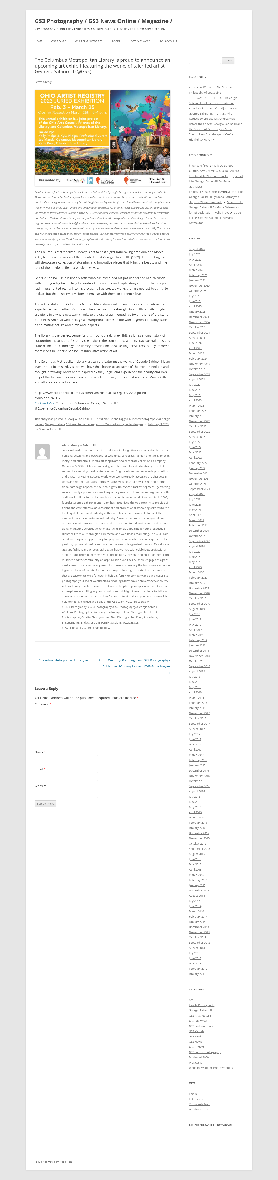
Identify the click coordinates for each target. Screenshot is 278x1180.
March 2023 (196, 405)
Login (116, 41)
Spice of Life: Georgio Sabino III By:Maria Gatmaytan (216, 181)
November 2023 (199, 364)
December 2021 (199, 473)
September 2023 (199, 374)
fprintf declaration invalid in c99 (209, 212)
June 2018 (195, 682)
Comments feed (199, 1104)
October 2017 (197, 718)
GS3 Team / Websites (89, 41)
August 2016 (197, 791)
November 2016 (199, 776)
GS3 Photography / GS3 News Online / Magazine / (103, 21)
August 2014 (197, 896)
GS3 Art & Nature (102, 419)
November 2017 (199, 713)
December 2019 (199, 588)
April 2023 (195, 400)
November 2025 (199, 285)
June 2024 (195, 343)
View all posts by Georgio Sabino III (86, 628)
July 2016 (194, 796)
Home (39, 41)
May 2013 (195, 963)
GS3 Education (198, 1021)
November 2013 (199, 932)
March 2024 (196, 353)
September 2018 (199, 666)
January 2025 (197, 312)
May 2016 (195, 807)
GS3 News (195, 1042)
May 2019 (195, 624)
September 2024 (199, 332)
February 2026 (198, 275)
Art (191, 1000)
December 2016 (199, 770)
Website (40, 786)
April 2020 (195, 567)
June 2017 (195, 739)
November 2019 (199, 593)
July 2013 (194, 953)
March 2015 (196, 875)
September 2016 (199, 786)
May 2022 (195, 452)
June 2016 (195, 802)
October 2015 (197, 843)
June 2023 (195, 390)
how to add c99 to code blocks (208, 176)
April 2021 (195, 515)
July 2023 (194, 385)
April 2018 (195, 692)
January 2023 (197, 416)
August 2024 (197, 338)
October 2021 (197, 484)
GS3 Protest (196, 1047)
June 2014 (195, 906)
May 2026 (195, 259)
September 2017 (199, 723)
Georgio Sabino (55, 424)
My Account (168, 41)
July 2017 (194, 734)
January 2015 (197, 885)
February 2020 (198, 577)
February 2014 (198, 916)
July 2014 (194, 901)
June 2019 (195, 619)
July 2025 (194, 296)
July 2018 (194, 677)
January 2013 (197, 974)
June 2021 (195, 504)
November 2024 (199, 322)
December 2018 (199, 650)
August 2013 (197, 948)
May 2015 (195, 864)
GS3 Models (196, 1031)
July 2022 (194, 442)
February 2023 (198, 411)
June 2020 (195, 557)
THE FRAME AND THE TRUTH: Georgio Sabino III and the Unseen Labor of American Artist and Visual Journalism (213, 103)
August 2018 (197, 671)
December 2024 (199, 317)
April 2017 (195, 750)
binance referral (199, 166)
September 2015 (199, 849)
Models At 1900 (199, 1057)
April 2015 (195, 869)
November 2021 (199, 478)
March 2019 (196, 635)
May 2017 (195, 744)
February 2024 (198, 358)
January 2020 (197, 583)
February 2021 (198, 525)
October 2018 (197, 661)
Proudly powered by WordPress (54, 1161)
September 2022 (199, 431)
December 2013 (199, 927)
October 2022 (197, 426)
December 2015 (199, 833)
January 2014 (197, 922)
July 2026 (194, 254)
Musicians (195, 1062)
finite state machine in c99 (206, 192)
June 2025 (195, 301)
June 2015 (195, 859)
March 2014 (196, 911)
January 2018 (197, 708)
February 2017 (198, 760)
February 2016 (198, 823)
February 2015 (198, 880)
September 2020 (199, 541)
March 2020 (196, 572)
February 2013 (198, 969)
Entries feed (196, 1099)
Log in (193, 1094)
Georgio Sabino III (78, 419)
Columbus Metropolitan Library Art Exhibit (67, 660)
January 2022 (197, 468)
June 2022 (195, 447)
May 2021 (195, 510)
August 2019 (197, 609)
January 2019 (197, 645)
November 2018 (199, 656)
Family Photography (202, 1005)
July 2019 (194, 614)
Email (40, 769)
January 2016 (197, 828)
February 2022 (198, 463)
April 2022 (195, 458)
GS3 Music (195, 1036)
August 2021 (197, 494)
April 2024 (195, 348)
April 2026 (195, 265)
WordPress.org (198, 1109)
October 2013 (197, 937)
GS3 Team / (58, 41)
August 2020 (197, 546)
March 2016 (196, 817)
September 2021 (199, 489)
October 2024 (197, 327)
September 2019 (199, 604)
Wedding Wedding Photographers (211, 1068)
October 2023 (197, 369)
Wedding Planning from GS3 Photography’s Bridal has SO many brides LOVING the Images (136, 666)
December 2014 (199, 890)
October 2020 (197, 536)
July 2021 (194, 499)
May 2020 (195, 562)
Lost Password (140, 41)
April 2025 (195, 306)
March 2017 (196, 755)
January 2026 (197, 280)
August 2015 (197, 854)
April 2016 (195, 812)
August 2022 (197, 437)
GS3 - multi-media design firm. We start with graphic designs (104, 424)
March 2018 (196, 697)
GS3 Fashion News (201, 1026)
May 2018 (195, 687)
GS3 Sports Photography (205, 1052)
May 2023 (195, 395)
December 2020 (199, 531)
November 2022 (199, 421)
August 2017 (197, 729)
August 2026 (197, 249)
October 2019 (197, 598)
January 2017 (197, 765)
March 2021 (196, 520)
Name (40, 752)
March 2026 (196, 270)
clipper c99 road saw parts (205, 202)
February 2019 (198, 640)
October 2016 (197, 781)
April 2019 (195, 630)
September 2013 (199, 942)
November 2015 (199, 838)
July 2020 (194, 551)
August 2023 (197, 379)
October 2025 (197, 291)
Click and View (45, 403)
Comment (43, 704)
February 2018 (198, 703)
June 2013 (195, 958)
